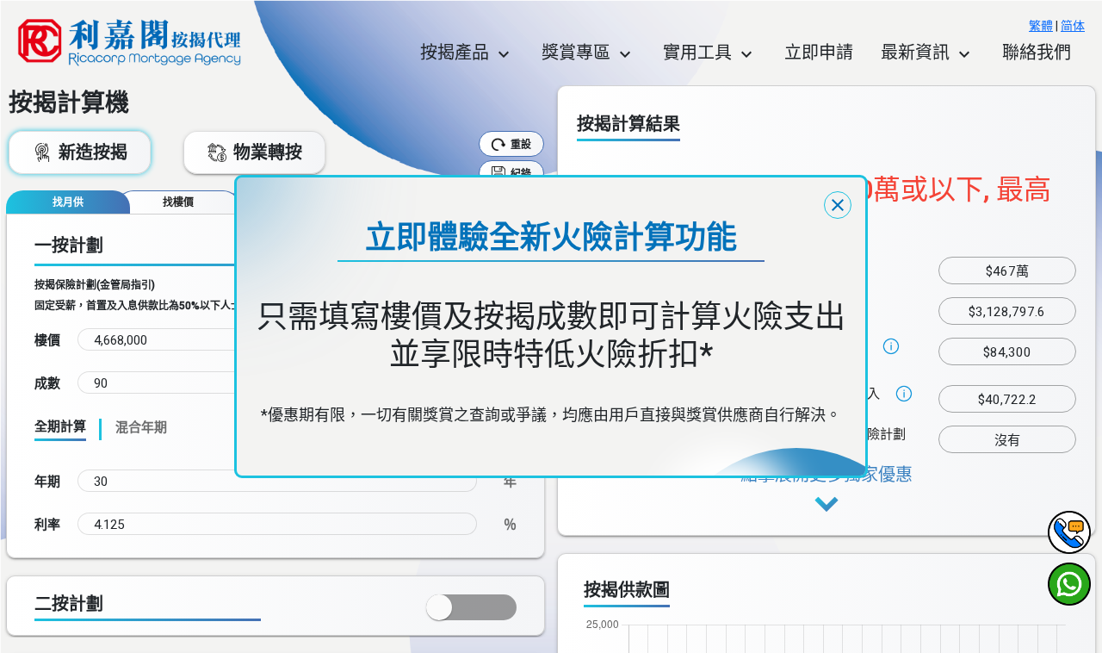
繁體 (1041, 26)
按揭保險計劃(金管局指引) (94, 285)
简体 (1073, 26)
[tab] (68, 202)
